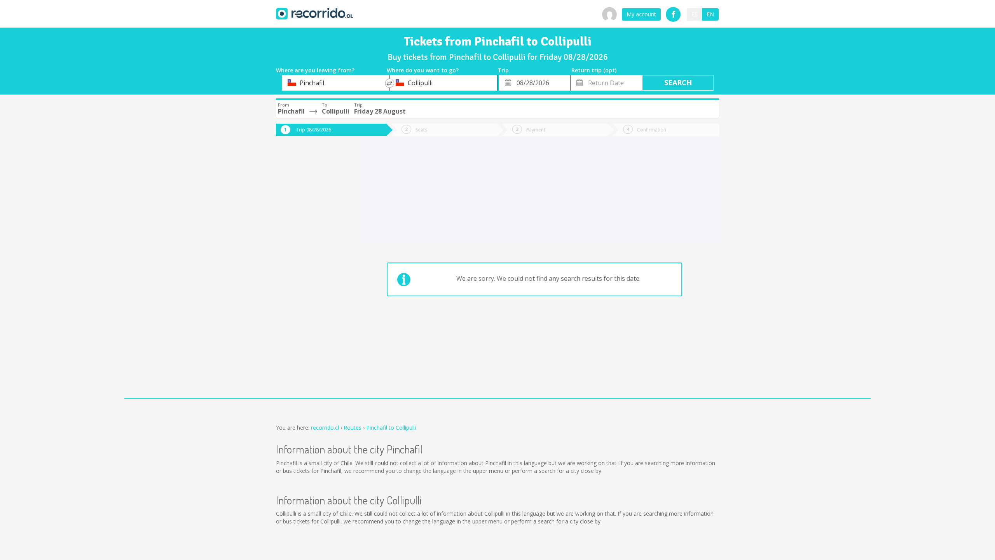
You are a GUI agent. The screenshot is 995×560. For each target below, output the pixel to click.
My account (641, 14)
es (694, 14)
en (710, 14)
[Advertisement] (307, 273)
